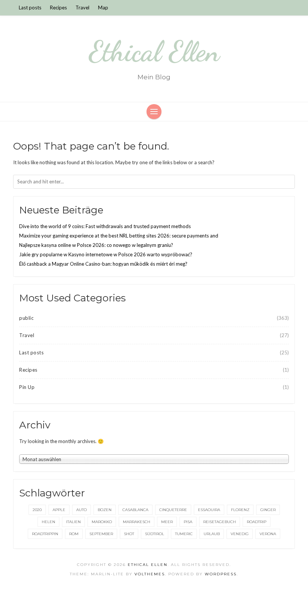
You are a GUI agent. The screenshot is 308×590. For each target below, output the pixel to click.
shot (129, 533)
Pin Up (27, 387)
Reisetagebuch (219, 521)
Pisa (188, 521)
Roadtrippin (45, 533)
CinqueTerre (173, 509)
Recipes (58, 8)
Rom (74, 533)
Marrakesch (136, 521)
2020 (37, 509)
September (101, 533)
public (26, 318)
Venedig (240, 533)
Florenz (240, 509)
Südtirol (154, 533)
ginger (268, 509)
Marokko (102, 521)
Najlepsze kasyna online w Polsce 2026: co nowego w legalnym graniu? (96, 245)
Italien (73, 521)
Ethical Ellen (154, 51)
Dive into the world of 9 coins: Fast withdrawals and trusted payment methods (105, 226)
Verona (268, 533)
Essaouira (209, 509)
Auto (81, 509)
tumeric (184, 533)
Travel (82, 8)
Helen (48, 521)
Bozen (105, 509)
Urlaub (212, 533)
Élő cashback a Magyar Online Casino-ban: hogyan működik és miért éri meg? (103, 264)
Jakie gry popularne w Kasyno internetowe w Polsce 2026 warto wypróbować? (105, 254)
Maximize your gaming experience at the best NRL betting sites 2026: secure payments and (118, 236)
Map (103, 8)
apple (59, 509)
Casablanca (135, 509)
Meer (167, 521)
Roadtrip (256, 521)
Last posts (30, 8)
